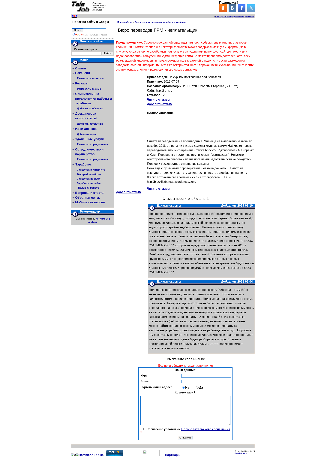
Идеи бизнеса (85, 129)
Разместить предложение (92, 144)
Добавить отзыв (159, 104)
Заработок (83, 164)
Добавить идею (86, 134)
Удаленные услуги (89, 139)
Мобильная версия (90, 202)
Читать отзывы (158, 99)
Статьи (80, 68)
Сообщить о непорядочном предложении (234, 16)
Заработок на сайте (88, 178)
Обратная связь (87, 197)
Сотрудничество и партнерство (89, 152)
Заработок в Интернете (91, 169)
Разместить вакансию (90, 78)
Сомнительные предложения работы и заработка (93, 98)
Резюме (81, 83)
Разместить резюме (89, 88)
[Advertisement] (170, 15)
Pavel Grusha (241, 453)
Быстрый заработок (89, 174)
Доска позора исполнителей (86, 116)
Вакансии (82, 73)
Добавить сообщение (90, 108)
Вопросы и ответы (89, 193)
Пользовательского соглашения (205, 429)
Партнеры (172, 454)
